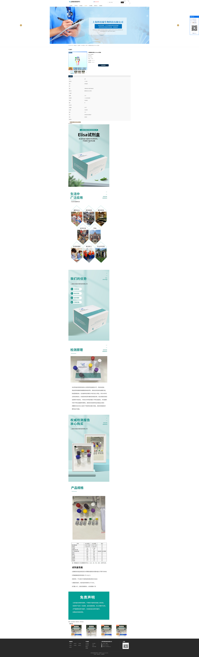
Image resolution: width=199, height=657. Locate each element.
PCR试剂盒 (93, 643)
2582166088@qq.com (108, 646)
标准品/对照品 (94, 646)
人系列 (86, 45)
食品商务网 (102, 654)
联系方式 (95, 5)
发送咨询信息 (103, 65)
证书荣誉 (90, 5)
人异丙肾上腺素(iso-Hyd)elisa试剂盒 (76, 635)
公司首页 (70, 5)
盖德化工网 (98, 654)
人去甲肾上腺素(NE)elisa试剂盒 (91, 635)
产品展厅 (85, 5)
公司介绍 (75, 5)
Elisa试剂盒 (83, 45)
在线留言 (100, 5)
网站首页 (75, 45)
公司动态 (80, 5)
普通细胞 (87, 648)
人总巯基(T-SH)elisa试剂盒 (121, 635)
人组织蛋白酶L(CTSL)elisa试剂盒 (106, 635)
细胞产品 (87, 646)
